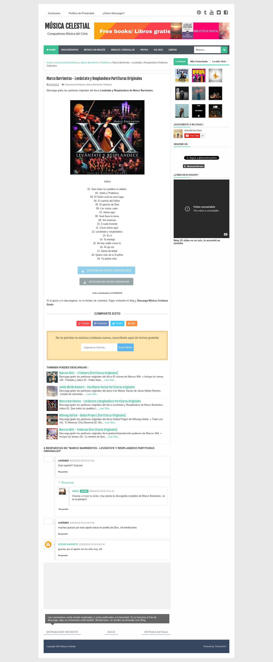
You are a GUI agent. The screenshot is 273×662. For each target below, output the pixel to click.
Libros (172, 50)
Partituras (107, 84)
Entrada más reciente (62, 632)
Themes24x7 (221, 646)
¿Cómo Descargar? (114, 13)
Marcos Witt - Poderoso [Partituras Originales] (88, 430)
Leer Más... (110, 380)
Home (52, 50)
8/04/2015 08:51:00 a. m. (102, 491)
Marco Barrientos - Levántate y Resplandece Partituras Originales (100, 401)
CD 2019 (158, 50)
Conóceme (54, 13)
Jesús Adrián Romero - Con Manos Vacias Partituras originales (97, 387)
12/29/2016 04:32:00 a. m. (92, 544)
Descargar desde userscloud (108, 270)
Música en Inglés (94, 50)
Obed (75, 491)
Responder (63, 472)
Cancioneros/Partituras (75, 84)
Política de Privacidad (81, 13)
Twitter (119, 323)
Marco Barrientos (94, 84)
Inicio (111, 632)
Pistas (144, 50)
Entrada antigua (156, 632)
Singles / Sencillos (123, 50)
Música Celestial (67, 26)
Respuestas (67, 482)
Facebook (101, 323)
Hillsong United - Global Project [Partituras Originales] (92, 415)
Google (85, 323)
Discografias (69, 50)
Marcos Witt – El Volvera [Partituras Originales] (88, 373)
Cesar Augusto (68, 544)
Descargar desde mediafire (108, 281)
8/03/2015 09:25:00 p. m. (82, 460)
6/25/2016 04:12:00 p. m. (82, 522)
